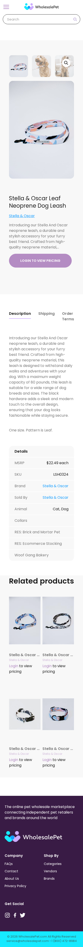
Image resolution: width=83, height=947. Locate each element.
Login (13, 666)
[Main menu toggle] (6, 6)
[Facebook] (15, 915)
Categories (53, 863)
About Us (12, 878)
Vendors (50, 871)
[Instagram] (7, 915)
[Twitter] (22, 915)
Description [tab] (20, 313)
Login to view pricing (40, 260)
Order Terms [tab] (68, 316)
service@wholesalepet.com (27, 941)
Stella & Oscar (22, 215)
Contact (11, 871)
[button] (66, 63)
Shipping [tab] (46, 313)
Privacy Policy (15, 886)
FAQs (9, 863)
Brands (49, 878)
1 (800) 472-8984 (64, 941)
